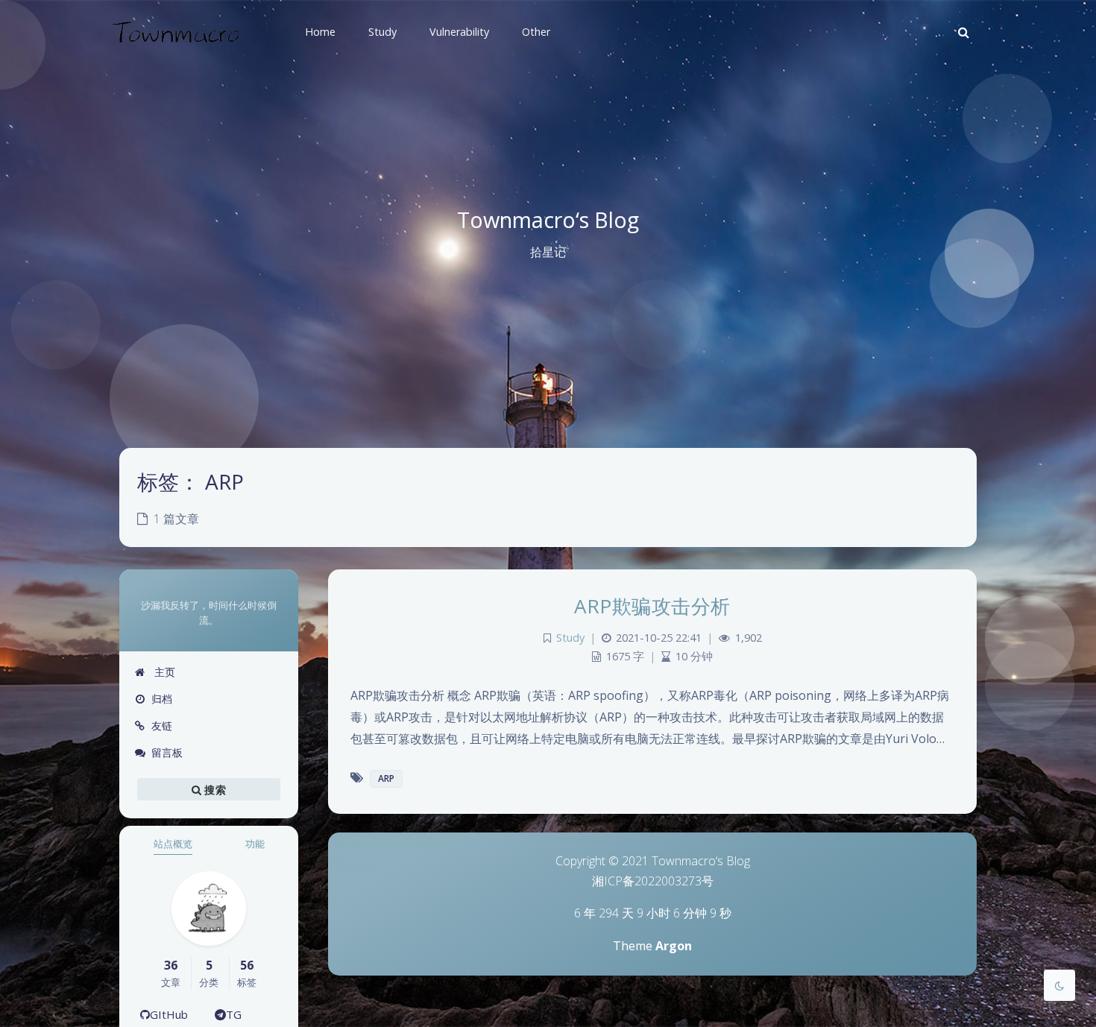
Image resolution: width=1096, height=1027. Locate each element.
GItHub (169, 1014)
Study (570, 638)
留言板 (167, 752)
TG (234, 1014)
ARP (386, 778)
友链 (161, 725)
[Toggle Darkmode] (1059, 985)
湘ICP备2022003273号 (653, 881)
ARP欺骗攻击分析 (652, 605)
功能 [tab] (255, 843)
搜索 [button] (213, 790)
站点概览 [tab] (173, 843)
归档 (161, 699)
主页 (163, 672)
